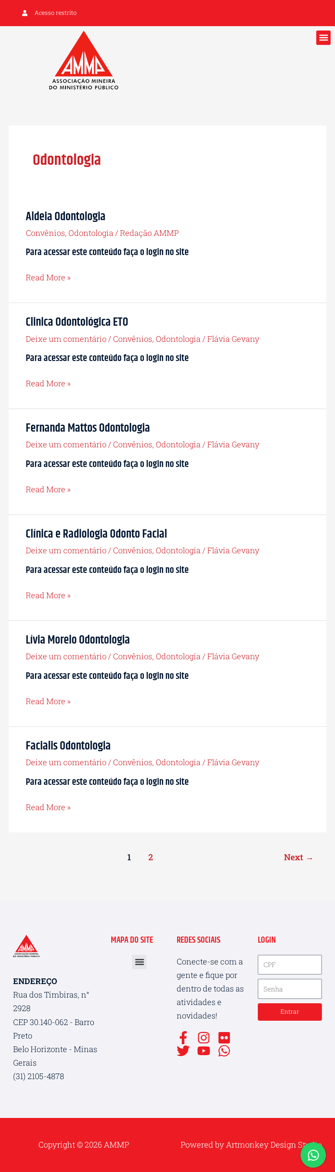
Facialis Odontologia (68, 746)
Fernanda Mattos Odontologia (88, 428)
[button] (323, 38)
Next (299, 857)
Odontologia (90, 233)
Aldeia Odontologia (66, 217)
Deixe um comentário (66, 339)
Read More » (48, 277)
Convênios (45, 233)
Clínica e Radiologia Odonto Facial (96, 534)
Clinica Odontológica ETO (77, 322)
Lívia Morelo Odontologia (78, 640)
